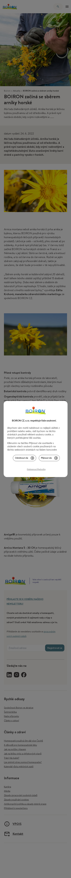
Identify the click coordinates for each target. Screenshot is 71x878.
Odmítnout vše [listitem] (21, 458)
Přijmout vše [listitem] (46, 458)
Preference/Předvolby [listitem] (36, 469)
